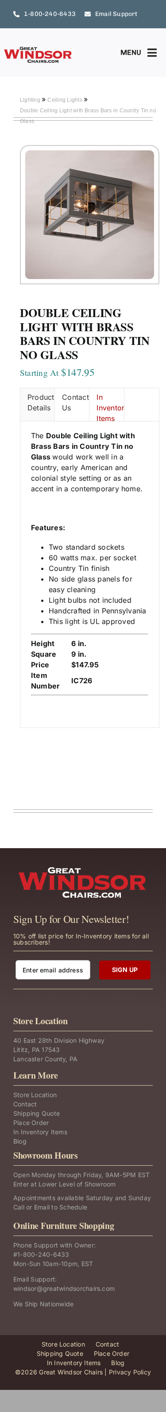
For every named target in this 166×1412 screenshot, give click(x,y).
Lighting (31, 100)
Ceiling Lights (65, 100)
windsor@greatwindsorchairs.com (64, 1288)
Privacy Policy (130, 1372)
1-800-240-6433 (43, 1254)
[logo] (38, 49)
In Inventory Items (110, 407)
